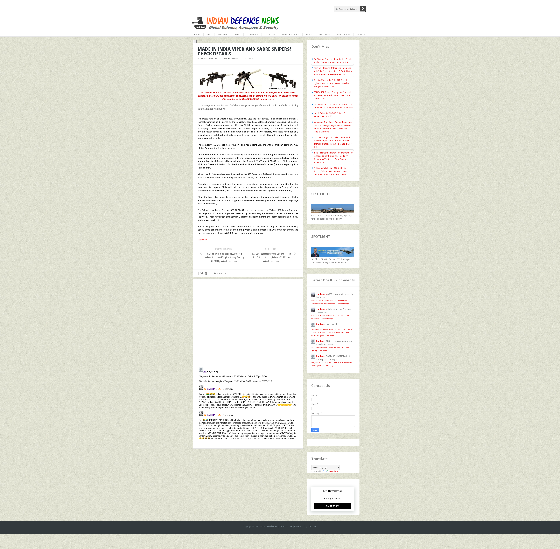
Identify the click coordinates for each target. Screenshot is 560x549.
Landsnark (321, 294)
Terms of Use (285, 526)
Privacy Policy (300, 526)
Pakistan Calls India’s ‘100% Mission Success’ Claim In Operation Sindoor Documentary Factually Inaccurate (331, 171)
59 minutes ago (327, 319)
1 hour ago (330, 336)
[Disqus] (248, 324)
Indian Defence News (242, 58)
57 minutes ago (343, 304)
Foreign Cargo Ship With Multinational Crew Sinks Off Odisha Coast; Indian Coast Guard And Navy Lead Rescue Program (331, 332)
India (208, 34)
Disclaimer (272, 526)
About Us (360, 34)
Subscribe (332, 505)
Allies (237, 34)
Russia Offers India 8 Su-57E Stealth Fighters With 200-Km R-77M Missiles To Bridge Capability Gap (333, 83)
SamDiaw (320, 324)
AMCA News (325, 34)
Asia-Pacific (269, 34)
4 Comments (220, 273)
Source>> (202, 240)
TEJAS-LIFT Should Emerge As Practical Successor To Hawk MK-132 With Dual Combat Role (332, 95)
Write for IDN (343, 34)
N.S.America (252, 34)
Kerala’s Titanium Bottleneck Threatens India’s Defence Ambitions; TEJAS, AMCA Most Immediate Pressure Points (333, 71)
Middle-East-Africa (290, 34)
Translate (333, 471)
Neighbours (223, 34)
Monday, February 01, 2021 (212, 58)
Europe (309, 34)
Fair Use (312, 526)
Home (197, 34)
